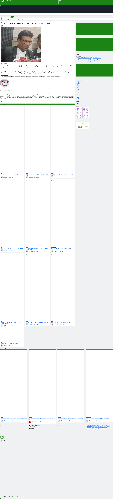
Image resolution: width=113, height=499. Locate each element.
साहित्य (78, 98)
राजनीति (78, 93)
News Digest (17, 496)
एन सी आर (78, 83)
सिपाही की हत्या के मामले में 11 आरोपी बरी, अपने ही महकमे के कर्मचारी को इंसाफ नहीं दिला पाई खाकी (13, 19)
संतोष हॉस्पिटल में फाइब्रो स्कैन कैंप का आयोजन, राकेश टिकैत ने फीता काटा (87, 61)
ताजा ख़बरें (78, 86)
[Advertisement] (94, 29)
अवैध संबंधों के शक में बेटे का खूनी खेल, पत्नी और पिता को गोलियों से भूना (37, 322)
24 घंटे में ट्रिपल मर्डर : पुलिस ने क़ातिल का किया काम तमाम (60, 322)
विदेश (78, 97)
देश (77, 87)
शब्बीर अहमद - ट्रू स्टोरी (32, 324)
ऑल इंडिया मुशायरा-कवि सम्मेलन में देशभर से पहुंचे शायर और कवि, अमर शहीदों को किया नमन (89, 58)
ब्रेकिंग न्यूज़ (78, 90)
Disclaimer (2, 438)
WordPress (12, 496)
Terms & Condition (3, 436)
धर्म (77, 88)
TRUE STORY (5, 25)
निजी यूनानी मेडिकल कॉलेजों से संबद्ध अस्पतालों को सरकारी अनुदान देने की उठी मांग (87, 57)
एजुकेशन (78, 82)
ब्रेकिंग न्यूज (78, 89)
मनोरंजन (78, 91)
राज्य (78, 95)
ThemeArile (22, 496)
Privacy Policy (2, 437)
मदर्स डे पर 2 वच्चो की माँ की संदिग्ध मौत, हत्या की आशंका (9, 343)
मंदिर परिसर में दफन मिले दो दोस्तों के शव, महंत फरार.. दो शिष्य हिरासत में (62, 174)
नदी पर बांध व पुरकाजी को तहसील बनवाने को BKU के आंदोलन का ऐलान (86, 60)
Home (2, 18)
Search (12, 17)
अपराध (78, 81)
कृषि (78, 84)
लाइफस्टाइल (79, 96)
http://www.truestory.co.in (7, 90)
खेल (77, 85)
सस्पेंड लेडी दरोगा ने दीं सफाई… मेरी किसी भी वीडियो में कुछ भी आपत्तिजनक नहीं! (87, 59)
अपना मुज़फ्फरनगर (79, 80)
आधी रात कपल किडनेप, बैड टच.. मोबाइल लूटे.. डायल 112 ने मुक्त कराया (12, 248)
